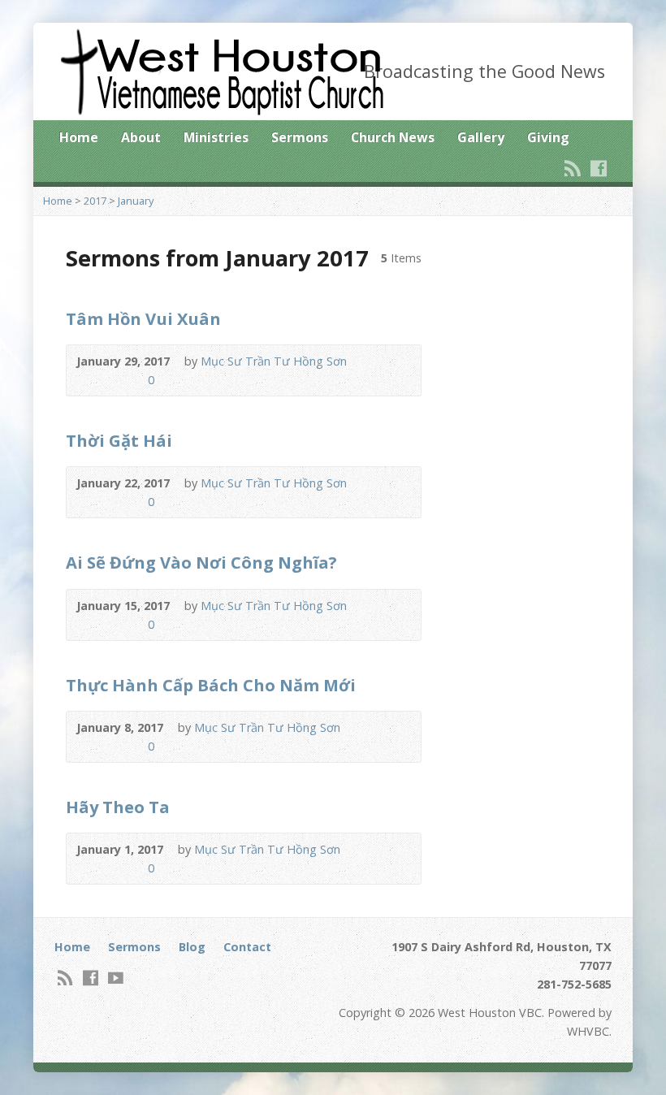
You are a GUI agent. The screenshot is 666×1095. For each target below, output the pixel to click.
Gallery (480, 137)
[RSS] (572, 168)
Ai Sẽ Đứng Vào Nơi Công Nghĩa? (201, 562)
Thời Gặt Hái (119, 440)
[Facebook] (598, 168)
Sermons (299, 137)
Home (78, 137)
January (136, 200)
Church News (393, 137)
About (141, 137)
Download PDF (109, 379)
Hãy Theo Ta (118, 806)
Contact (247, 946)
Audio (84, 379)
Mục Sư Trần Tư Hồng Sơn (274, 361)
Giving (548, 137)
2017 (95, 200)
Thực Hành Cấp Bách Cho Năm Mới (211, 684)
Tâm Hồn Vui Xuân (143, 318)
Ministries (216, 137)
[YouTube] (115, 977)
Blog (192, 946)
